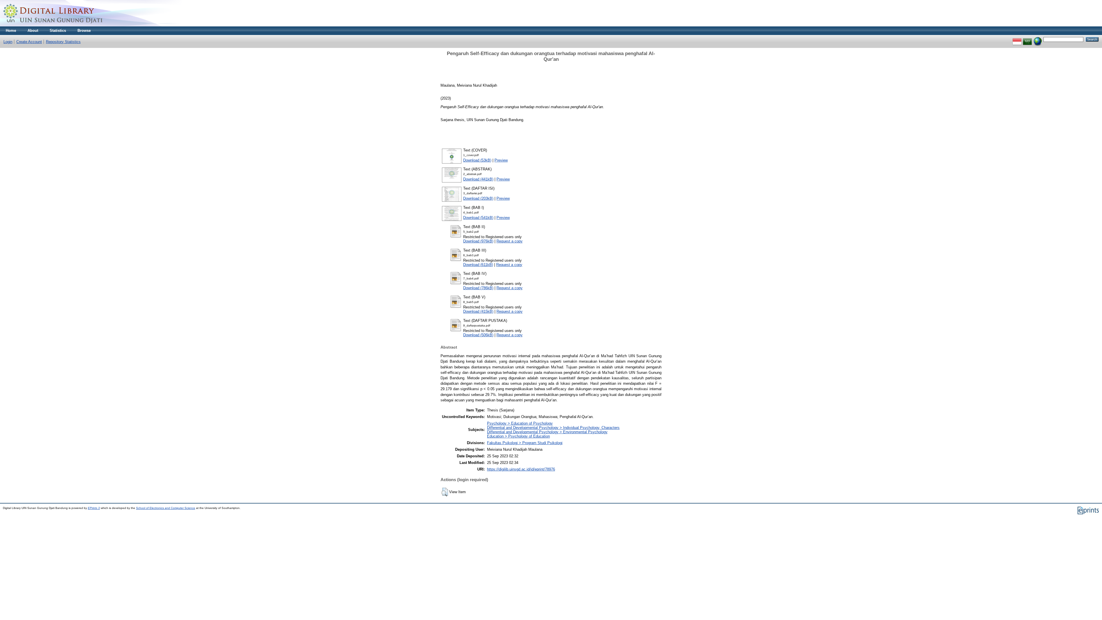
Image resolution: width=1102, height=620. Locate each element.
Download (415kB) (478, 311)
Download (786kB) (478, 288)
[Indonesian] (1017, 39)
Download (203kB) (478, 198)
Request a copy (509, 241)
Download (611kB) (478, 265)
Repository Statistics (63, 42)
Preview (501, 160)
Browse (84, 30)
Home (11, 30)
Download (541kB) (478, 217)
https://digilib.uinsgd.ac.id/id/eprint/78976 (521, 469)
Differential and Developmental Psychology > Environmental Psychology (547, 432)
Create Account (29, 42)
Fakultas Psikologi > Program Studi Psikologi (524, 443)
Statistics (58, 30)
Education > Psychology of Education (518, 436)
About (33, 30)
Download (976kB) (478, 241)
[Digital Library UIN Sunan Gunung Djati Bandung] (53, 25)
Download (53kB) (477, 160)
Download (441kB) (478, 179)
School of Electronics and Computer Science (165, 508)
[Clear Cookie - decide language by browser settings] (1037, 39)
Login (7, 42)
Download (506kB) (478, 335)
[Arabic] (1027, 39)
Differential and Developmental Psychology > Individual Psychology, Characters (553, 427)
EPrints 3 (94, 508)
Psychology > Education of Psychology (520, 423)
